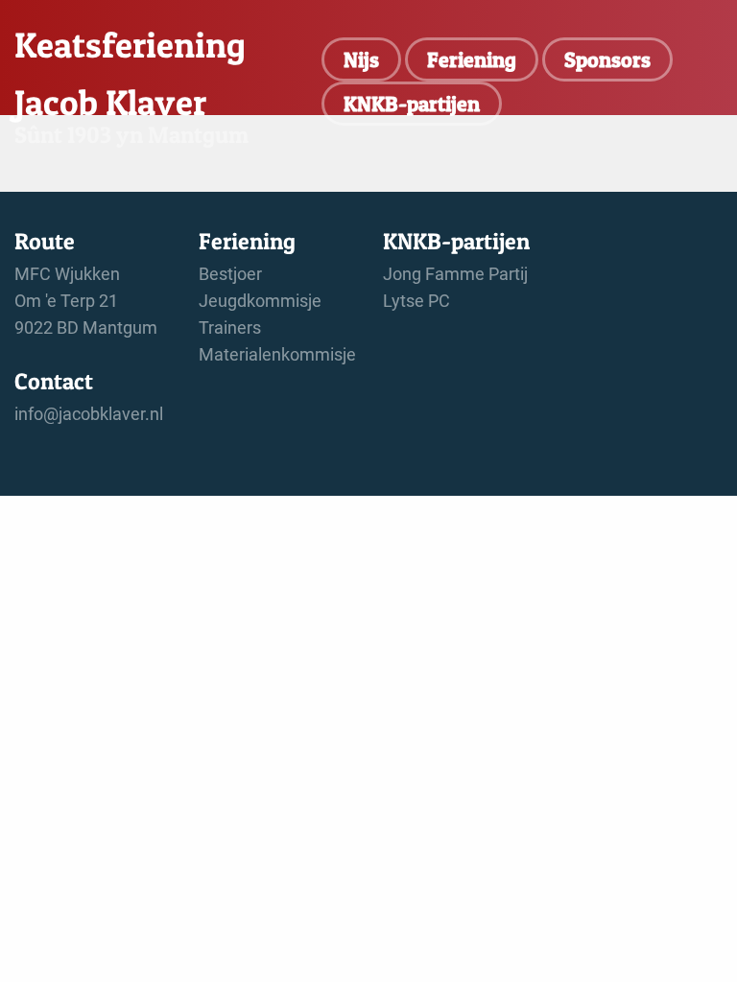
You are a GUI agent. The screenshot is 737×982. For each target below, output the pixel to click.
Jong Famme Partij (455, 274)
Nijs (361, 59)
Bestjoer (230, 274)
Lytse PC (416, 301)
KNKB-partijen (412, 103)
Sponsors (607, 59)
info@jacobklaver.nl (88, 414)
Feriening (471, 59)
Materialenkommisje (277, 354)
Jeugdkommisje (260, 301)
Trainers (230, 328)
